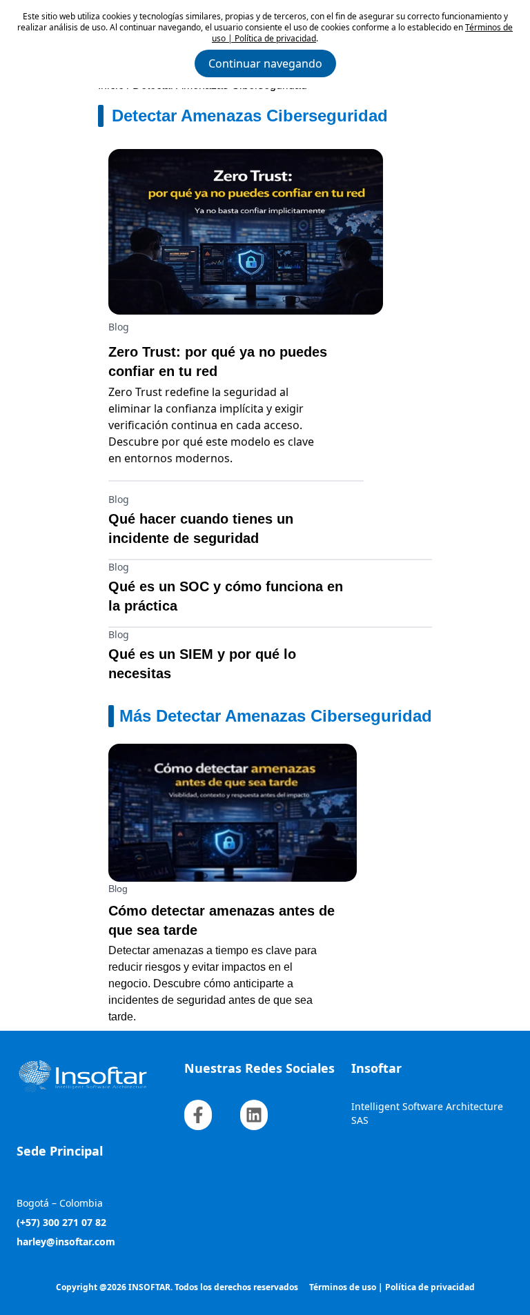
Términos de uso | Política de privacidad (392, 1287)
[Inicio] (98, 1076)
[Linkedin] (254, 1115)
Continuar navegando (265, 63)
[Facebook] (198, 1115)
